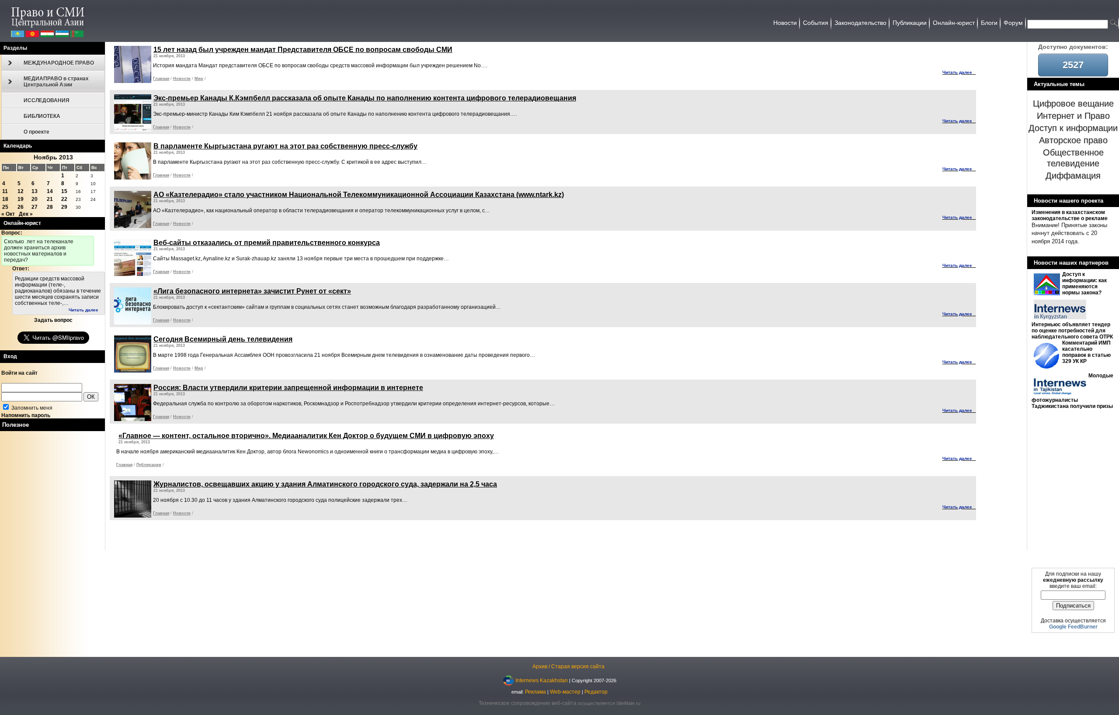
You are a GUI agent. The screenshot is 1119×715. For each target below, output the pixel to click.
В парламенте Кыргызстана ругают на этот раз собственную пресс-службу (285, 146)
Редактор (596, 692)
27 (34, 207)
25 (5, 207)
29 (64, 207)
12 (20, 191)
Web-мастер (565, 692)
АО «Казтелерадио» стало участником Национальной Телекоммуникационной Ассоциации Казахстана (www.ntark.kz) (358, 194)
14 (50, 191)
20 (34, 199)
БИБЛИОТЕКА (42, 116)
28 (50, 207)
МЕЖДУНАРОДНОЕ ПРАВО (59, 63)
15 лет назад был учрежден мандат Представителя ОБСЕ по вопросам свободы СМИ (302, 49)
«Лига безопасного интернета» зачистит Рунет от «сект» (252, 291)
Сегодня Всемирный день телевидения (222, 339)
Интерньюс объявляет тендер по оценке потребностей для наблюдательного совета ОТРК (1072, 330)
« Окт (8, 214)
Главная (161, 78)
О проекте (36, 132)
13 (34, 191)
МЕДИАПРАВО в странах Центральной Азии (56, 82)
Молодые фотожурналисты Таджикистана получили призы (1072, 391)
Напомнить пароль (25, 415)
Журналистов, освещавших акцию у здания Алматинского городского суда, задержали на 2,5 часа (325, 484)
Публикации (148, 465)
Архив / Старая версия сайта (568, 666)
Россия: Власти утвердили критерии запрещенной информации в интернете (288, 387)
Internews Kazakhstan (541, 680)
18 (5, 199)
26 (20, 207)
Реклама (535, 692)
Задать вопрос (53, 320)
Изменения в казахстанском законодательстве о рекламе (1070, 215)
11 (5, 191)
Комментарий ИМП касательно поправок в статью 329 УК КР (1086, 352)
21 (50, 199)
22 (64, 199)
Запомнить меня (31, 408)
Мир (199, 78)
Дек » (26, 214)
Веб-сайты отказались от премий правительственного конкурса (266, 242)
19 (20, 199)
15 (64, 191)
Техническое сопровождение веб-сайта (528, 703)
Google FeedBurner (1073, 627)
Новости (182, 78)
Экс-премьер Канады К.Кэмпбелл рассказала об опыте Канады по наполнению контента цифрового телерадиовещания (364, 98)
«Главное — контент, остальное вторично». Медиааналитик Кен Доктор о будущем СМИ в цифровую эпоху (306, 435)
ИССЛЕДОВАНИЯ (47, 100)
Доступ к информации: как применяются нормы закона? (1084, 283)
